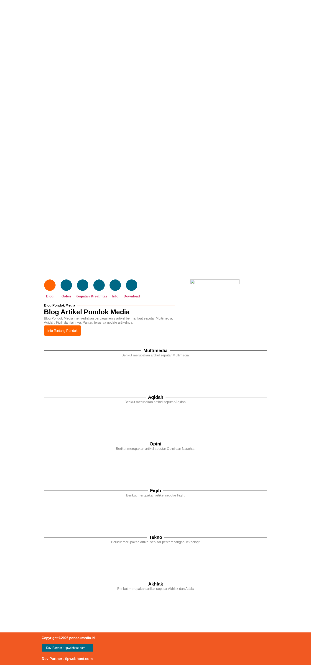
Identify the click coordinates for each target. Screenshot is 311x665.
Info (115, 296)
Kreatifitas (99, 296)
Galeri (66, 296)
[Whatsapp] (247, 648)
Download (132, 296)
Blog (50, 296)
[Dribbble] (229, 648)
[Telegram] (256, 648)
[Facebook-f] (220, 648)
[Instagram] (210, 648)
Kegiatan (83, 296)
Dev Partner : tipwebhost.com (67, 659)
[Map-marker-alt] (265, 648)
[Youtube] (238, 648)
